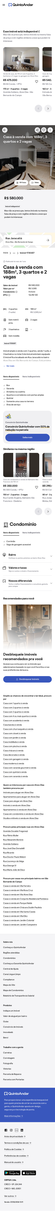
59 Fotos (22, 182)
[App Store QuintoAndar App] (29, 1172)
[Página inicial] (21, 4)
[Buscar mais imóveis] (4, 130)
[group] (21, 73)
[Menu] (3, 5)
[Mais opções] (50, 130)
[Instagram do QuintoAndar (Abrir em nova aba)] (11, 1130)
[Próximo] (48, 108)
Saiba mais (27, 438)
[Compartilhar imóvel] (37, 130)
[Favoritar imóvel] (43, 130)
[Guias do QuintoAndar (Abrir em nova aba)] (16, 1130)
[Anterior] (38, 108)
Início (5, 253)
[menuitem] (7, 253)
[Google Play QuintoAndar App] (12, 1172)
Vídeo (37, 182)
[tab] (11, 377)
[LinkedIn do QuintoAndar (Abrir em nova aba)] (21, 1130)
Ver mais (10, 366)
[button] (27, 556)
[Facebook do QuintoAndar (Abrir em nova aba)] (5, 1130)
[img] (21, 59)
